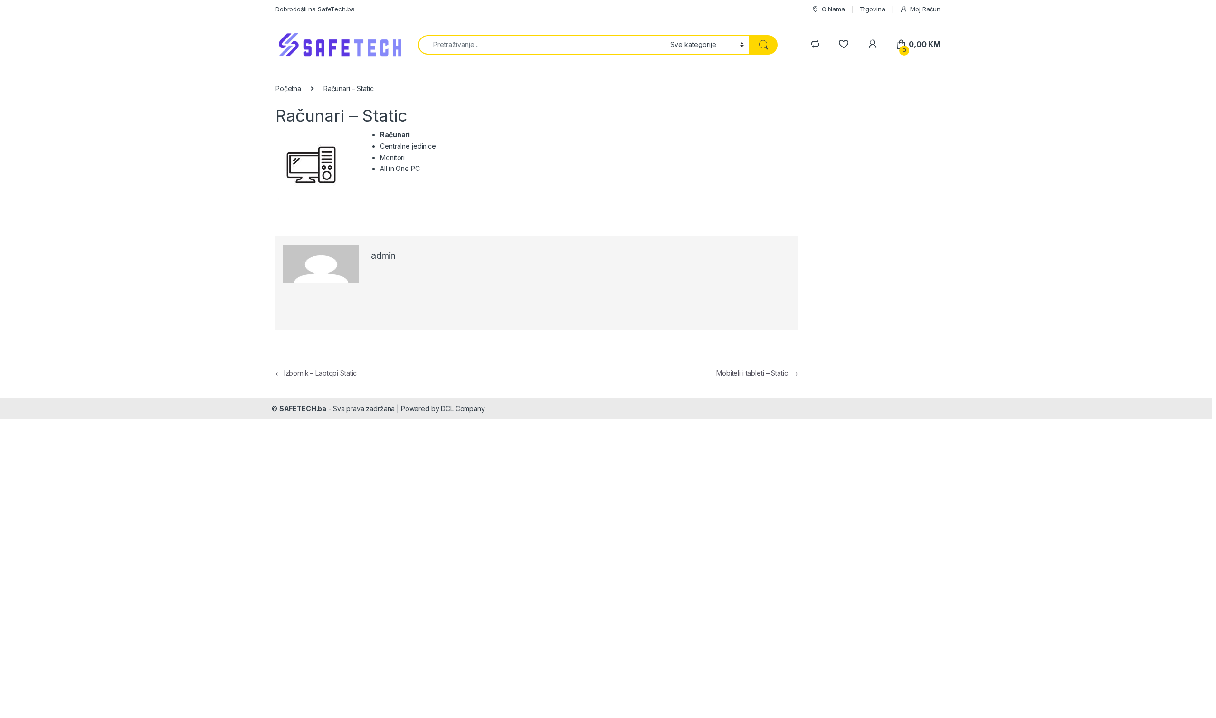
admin (383, 255)
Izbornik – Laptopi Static (316, 373)
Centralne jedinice (408, 146)
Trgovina (872, 9)
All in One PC (399, 168)
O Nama (833, 9)
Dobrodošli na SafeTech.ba (315, 9)
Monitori (392, 157)
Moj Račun (925, 9)
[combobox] (541, 45)
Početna (288, 89)
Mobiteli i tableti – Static (757, 373)
